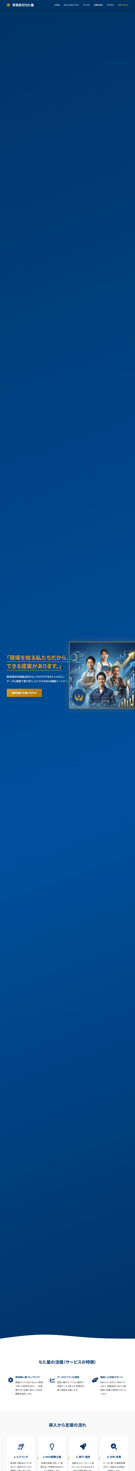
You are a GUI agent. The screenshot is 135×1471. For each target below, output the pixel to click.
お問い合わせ (123, 4)
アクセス (110, 4)
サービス (86, 4)
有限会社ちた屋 (23, 5)
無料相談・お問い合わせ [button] (24, 692)
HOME (57, 4)
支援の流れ (98, 4)
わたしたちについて (71, 4)
